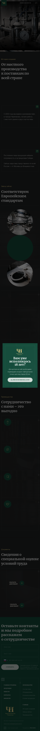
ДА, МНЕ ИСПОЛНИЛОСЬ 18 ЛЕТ (20, 380)
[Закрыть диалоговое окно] (36, 3)
